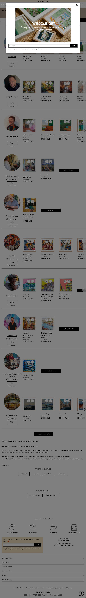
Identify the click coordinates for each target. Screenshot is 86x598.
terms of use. (46, 49)
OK (74, 46)
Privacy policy (36, 49)
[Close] (77, 5)
